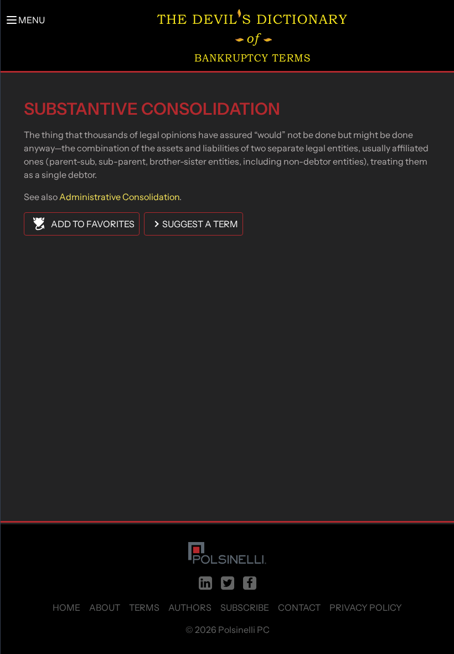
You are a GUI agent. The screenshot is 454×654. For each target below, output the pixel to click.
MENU (31, 19)
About (104, 607)
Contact (299, 607)
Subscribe (244, 607)
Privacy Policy (365, 607)
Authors (189, 607)
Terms (144, 607)
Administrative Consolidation (119, 196)
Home (66, 607)
